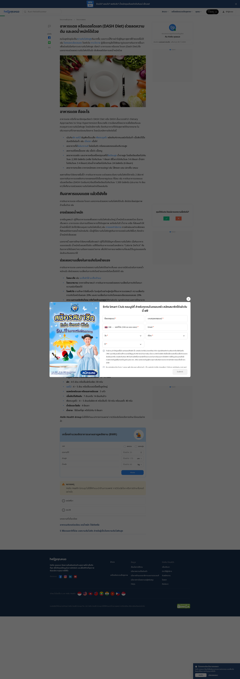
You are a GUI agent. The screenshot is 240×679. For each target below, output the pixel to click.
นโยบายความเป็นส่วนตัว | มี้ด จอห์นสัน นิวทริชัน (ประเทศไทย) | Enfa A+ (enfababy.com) (157, 367)
